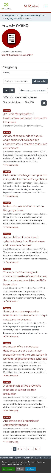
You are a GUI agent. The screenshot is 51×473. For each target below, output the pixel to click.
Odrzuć (20, 469)
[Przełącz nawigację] (45, 6)
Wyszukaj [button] (41, 81)
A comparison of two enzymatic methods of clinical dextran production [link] (22, 390)
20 (36, 449)
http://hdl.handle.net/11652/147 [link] (17, 54)
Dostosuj (30, 469)
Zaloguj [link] (35, 6)
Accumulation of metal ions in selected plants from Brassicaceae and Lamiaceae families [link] (24, 241)
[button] (6, 6)
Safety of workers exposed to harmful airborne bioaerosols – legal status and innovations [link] (25, 315)
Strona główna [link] (9, 15)
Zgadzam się (8, 469)
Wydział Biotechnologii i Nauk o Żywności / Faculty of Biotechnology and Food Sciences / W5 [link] (32, 15)
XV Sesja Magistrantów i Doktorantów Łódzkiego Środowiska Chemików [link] (25, 118)
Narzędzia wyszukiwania (34, 90)
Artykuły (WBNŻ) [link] (13, 18)
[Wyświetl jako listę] (6, 90)
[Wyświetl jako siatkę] (12, 90)
